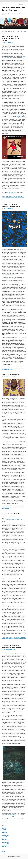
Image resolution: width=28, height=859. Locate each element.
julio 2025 (4, 827)
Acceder (3, 851)
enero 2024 (4, 839)
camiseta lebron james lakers (16, 362)
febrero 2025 (4, 832)
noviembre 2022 (5, 843)
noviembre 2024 (5, 835)
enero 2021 (4, 846)
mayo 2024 (4, 838)
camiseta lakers (20, 196)
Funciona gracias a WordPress (14, 856)
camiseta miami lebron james (14, 507)
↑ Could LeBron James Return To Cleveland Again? (11, 205)
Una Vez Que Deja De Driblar (11, 514)
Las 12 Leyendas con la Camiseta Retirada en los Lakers (10, 38)
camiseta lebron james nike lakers (17, 368)
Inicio (3, 27)
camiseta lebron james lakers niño (8, 197)
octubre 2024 (4, 836)
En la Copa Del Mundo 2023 (11, 375)
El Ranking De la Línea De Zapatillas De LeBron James (11, 646)
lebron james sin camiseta (11, 192)
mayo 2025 (4, 828)
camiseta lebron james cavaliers (13, 819)
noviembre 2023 (5, 841)
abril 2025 (4, 829)
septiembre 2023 (5, 842)
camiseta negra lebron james (7, 369)
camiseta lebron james (6, 274)
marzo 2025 (4, 831)
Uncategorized (9, 196)
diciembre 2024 (5, 833)
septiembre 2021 (5, 845)
